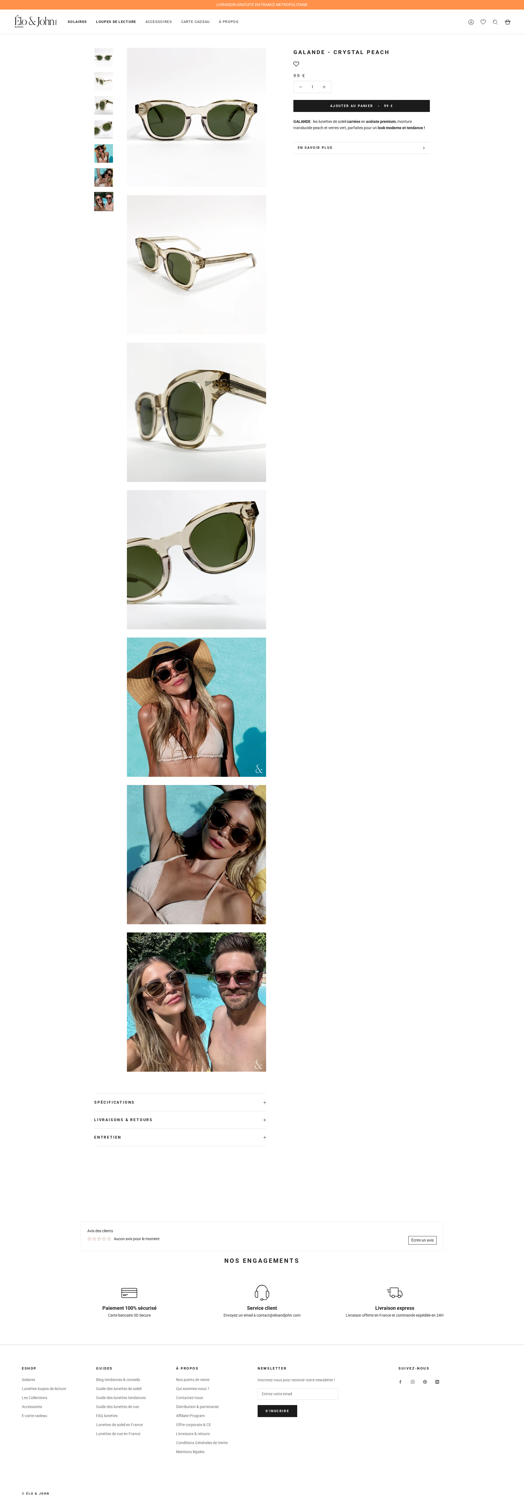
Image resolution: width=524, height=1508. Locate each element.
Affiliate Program (190, 1416)
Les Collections (34, 1398)
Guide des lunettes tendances (121, 1398)
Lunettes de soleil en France (119, 1425)
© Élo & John (35, 1493)
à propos (228, 22)
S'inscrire (277, 1411)
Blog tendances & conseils (118, 1379)
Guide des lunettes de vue (117, 1407)
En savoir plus (315, 148)
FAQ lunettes (107, 1416)
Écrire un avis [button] (422, 1240)
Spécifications (114, 1102)
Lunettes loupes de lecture (44, 1388)
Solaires (77, 22)
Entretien (107, 1137)
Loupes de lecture (116, 22)
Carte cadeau (195, 22)
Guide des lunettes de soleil (118, 1388)
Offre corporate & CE (193, 1425)
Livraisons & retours (123, 1120)
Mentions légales (190, 1452)
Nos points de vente (192, 1379)
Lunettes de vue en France (118, 1434)
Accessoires (158, 22)
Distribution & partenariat (197, 1407)
